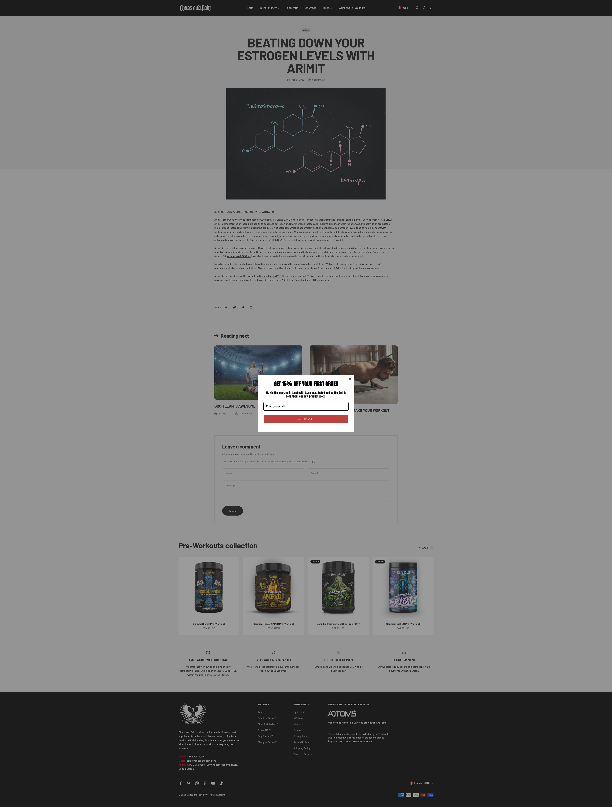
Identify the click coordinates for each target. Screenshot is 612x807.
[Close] (350, 379)
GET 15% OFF (306, 419)
